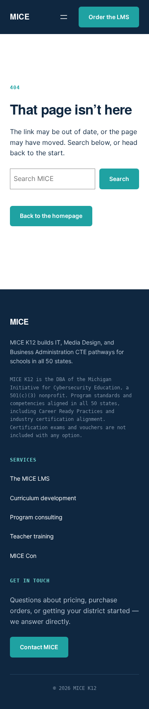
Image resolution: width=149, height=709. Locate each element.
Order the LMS (109, 16)
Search (119, 178)
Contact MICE (39, 646)
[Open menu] (64, 17)
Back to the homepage (51, 215)
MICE (20, 16)
